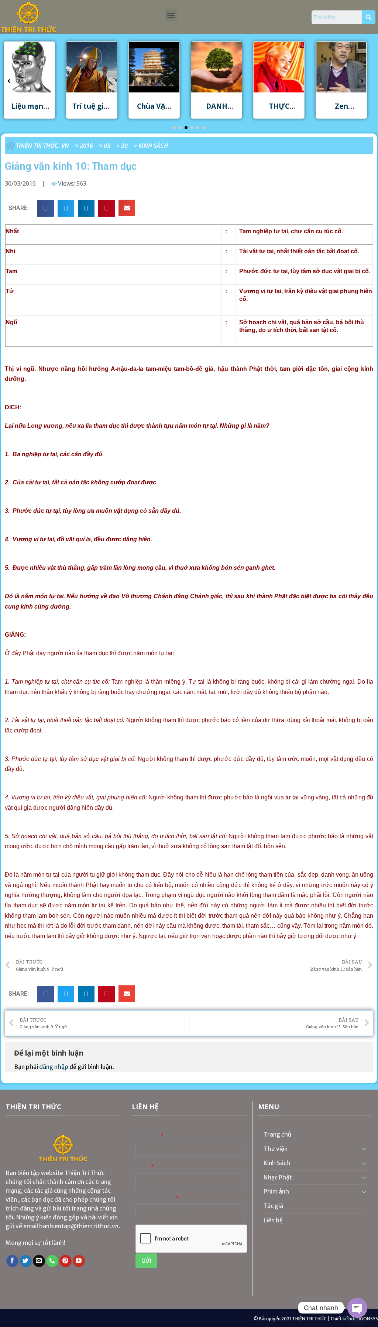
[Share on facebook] (45, 208)
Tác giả (273, 1205)
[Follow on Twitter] (26, 1261)
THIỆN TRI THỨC (309, 1318)
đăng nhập (53, 1066)
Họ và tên (147, 1136)
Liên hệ (273, 1220)
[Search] (368, 17)
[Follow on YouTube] (79, 1261)
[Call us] (52, 1261)
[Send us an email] (39, 1261)
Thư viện (276, 1148)
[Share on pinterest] (106, 208)
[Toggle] (364, 1148)
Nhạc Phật (278, 1177)
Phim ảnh (276, 1191)
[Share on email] (126, 208)
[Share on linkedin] (86, 208)
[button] (171, 15)
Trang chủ (278, 1134)
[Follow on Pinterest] (65, 1261)
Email (142, 1167)
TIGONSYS (366, 1318)
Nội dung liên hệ (155, 1198)
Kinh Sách (153, 146)
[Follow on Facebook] (12, 1261)
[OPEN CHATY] (357, 1308)
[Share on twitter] (66, 208)
